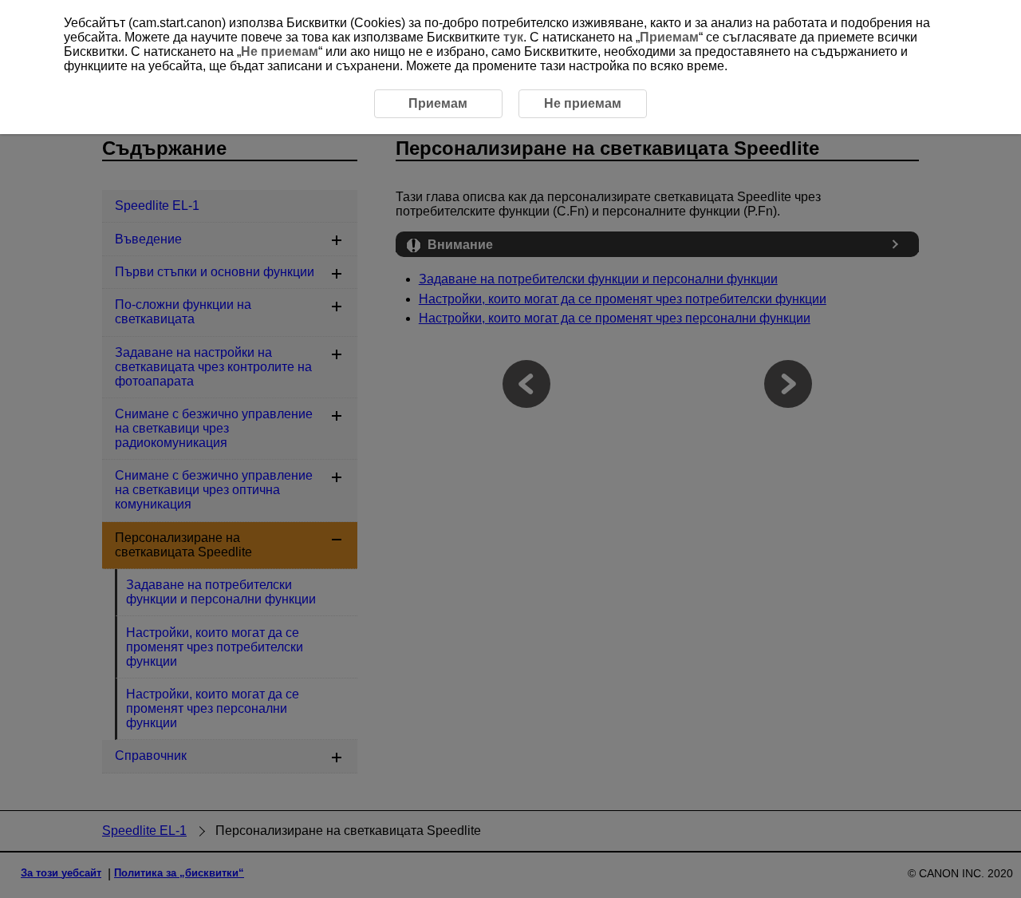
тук (513, 37)
